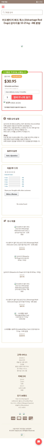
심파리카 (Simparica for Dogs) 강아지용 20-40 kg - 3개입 (22, 272)
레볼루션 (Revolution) (22, 405)
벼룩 (22, 384)
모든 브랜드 (22, 407)
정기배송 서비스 (22, 368)
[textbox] (22, 12)
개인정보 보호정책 (25, 429)
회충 (22, 390)
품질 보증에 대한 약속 (22, 366)
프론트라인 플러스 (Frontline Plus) (22, 401)
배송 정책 (22, 360)
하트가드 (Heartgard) (22, 399)
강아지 (22, 379)
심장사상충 (22, 388)
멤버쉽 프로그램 (22, 371)
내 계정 (40, 2)
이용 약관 (16, 429)
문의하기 (22, 358)
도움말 (22, 364)
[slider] (10, 172)
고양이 (22, 381)
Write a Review (11, 194)
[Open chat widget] (38, 441)
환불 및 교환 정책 (22, 362)
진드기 (22, 386)
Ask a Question (12, 155)
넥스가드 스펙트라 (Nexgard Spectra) (22, 403)
